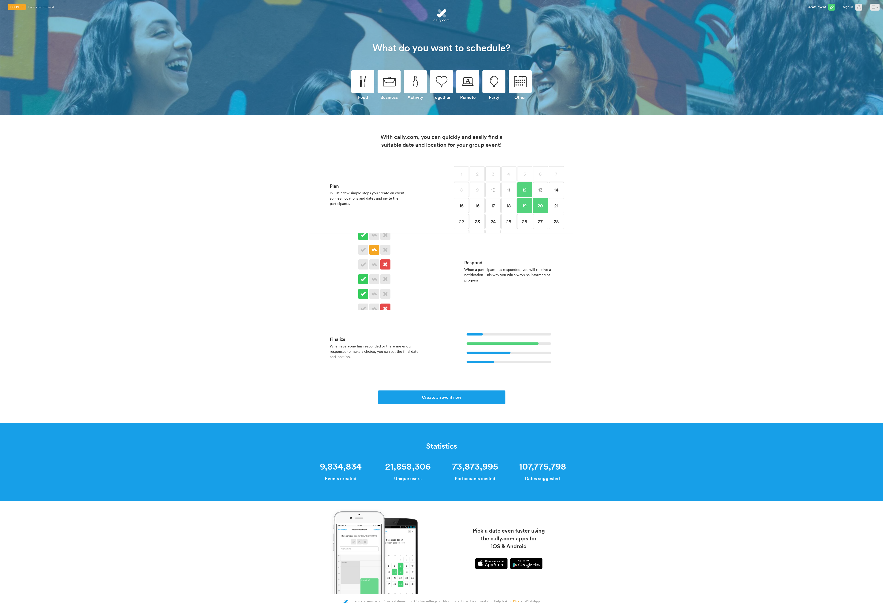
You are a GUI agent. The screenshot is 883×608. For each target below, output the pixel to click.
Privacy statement (396, 601)
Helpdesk (500, 601)
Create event (816, 7)
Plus (516, 601)
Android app (526, 563)
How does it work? (474, 601)
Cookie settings (425, 601)
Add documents (38, 7)
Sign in (848, 7)
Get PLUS (16, 7)
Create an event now (441, 397)
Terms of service (365, 601)
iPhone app (491, 563)
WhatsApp (532, 601)
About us (449, 601)
